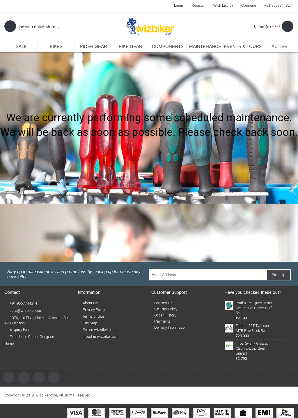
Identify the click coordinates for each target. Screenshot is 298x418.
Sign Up (278, 275)
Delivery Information (170, 327)
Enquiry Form (20, 329)
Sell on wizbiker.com (99, 330)
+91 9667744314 (23, 303)
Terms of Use (93, 316)
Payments (162, 321)
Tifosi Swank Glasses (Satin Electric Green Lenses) (252, 348)
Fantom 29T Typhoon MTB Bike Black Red (252, 328)
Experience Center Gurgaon (32, 337)
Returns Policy (165, 309)
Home (9, 343)
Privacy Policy (94, 309)
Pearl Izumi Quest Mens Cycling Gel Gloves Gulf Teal (254, 308)
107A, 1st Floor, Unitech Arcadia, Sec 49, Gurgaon (36, 320)
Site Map (90, 323)
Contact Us (163, 303)
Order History (165, 315)
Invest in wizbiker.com (100, 336)
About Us (90, 303)
